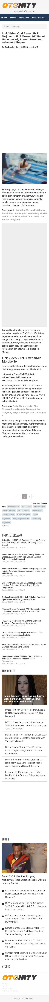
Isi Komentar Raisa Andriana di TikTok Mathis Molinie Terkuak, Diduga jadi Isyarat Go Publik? (25, 775)
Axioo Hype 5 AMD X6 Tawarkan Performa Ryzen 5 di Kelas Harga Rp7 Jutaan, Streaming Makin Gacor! (23, 542)
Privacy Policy (7, 988)
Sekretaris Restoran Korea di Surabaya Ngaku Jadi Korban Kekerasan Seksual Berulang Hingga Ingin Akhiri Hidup (24, 570)
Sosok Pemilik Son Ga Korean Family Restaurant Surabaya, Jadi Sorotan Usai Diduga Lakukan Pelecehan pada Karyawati (23, 556)
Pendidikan (38, 17)
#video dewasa (9, 511)
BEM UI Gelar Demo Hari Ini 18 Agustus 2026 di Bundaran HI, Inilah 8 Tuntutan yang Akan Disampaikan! (26, 725)
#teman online (39, 507)
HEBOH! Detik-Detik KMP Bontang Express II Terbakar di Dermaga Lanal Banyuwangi (21, 622)
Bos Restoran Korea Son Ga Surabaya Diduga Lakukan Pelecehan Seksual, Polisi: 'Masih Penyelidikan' (22, 585)
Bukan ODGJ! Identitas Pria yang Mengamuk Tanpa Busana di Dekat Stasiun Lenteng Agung (24, 879)
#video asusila (23, 511)
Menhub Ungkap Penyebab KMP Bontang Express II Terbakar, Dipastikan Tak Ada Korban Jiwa (23, 610)
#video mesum (13, 507)
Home (4, 17)
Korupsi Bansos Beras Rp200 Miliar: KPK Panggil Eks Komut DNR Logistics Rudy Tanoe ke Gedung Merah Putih (24, 931)
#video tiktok (37, 511)
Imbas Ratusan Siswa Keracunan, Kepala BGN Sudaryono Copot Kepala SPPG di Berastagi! (25, 713)
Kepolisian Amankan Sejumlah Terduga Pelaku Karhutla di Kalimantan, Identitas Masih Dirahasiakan (22, 658)
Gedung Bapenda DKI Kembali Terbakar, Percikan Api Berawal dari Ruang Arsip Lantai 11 (23, 598)
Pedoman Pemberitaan (10, 991)
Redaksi (5, 983)
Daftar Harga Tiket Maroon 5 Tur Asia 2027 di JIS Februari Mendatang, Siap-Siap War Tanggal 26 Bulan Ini (26, 737)
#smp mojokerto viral (21, 519)
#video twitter (8, 515)
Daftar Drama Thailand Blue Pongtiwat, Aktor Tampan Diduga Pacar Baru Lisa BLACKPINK (24, 750)
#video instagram (23, 515)
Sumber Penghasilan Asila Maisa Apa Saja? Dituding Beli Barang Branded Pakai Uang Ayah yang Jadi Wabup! (26, 956)
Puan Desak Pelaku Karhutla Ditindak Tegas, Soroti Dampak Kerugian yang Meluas (24, 645)
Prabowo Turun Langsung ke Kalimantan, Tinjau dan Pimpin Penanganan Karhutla (22, 633)
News (13, 17)
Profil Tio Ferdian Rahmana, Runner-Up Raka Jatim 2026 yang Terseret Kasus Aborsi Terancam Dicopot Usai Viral (23, 762)
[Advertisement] (24, 75)
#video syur (26, 507)
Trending (24, 17)
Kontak (4, 986)
